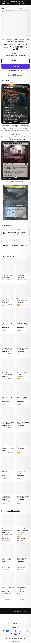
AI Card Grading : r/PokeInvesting (6, 497)
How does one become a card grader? (23, 274)
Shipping (8, 55)
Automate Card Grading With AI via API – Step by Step (8, 447)
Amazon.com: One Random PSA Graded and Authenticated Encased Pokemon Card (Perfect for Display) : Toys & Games (22, 529)
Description (5, 80)
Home (3, 39)
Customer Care (15, 623)
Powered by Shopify (15, 641)
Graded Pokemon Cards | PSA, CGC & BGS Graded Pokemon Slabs (22, 588)
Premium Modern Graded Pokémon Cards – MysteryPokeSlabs (7, 529)
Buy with (15, 66)
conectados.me (4, 8)
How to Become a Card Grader (23, 423)
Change (24, 230)
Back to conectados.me (16, 611)
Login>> (7, 540)
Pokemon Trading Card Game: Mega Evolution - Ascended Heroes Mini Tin (8, 588)
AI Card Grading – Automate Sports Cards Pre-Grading (8, 373)
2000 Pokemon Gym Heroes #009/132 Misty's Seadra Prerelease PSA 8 (22, 558)
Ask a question (15, 240)
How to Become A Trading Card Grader (7, 472)
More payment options (15, 70)
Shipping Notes (6, 225)
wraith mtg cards (12, 39)
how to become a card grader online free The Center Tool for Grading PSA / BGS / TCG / (22, 324)
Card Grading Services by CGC (23, 373)
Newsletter (15, 627)
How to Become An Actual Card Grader (22, 299)
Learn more (20, 75)
